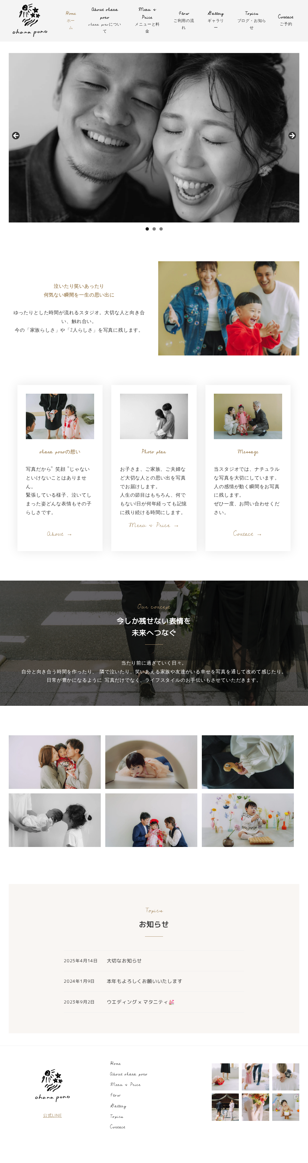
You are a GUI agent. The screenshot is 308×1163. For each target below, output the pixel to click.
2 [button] (154, 229)
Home (115, 1063)
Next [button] (291, 136)
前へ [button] (16, 136)
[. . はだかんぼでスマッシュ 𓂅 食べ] (285, 1107)
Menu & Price (125, 1085)
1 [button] (147, 229)
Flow (115, 1095)
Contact (117, 1127)
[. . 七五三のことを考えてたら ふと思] (225, 1076)
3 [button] (161, 229)
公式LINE (52, 1115)
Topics (116, 1116)
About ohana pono (129, 1074)
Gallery (118, 1106)
